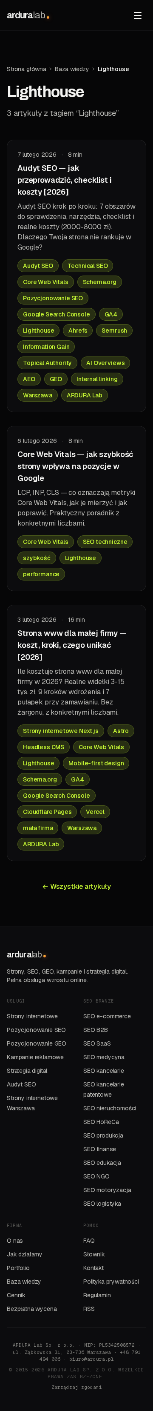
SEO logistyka (102, 1203)
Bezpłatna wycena (32, 1309)
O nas (15, 1240)
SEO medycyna (104, 1057)
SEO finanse (99, 1149)
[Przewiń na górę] (129, 1339)
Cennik (16, 1295)
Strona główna (26, 69)
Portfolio (18, 1268)
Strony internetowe (32, 1016)
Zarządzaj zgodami (76, 1387)
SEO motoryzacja (107, 1190)
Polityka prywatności (111, 1281)
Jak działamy (24, 1254)
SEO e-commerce (107, 1016)
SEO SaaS (97, 1043)
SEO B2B (95, 1030)
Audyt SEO (21, 1084)
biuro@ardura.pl (91, 1359)
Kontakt (93, 1268)
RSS (89, 1309)
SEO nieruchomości (109, 1108)
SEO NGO (96, 1176)
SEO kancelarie (103, 1071)
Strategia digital (27, 1071)
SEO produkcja (103, 1135)
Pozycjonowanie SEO (36, 1030)
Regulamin (97, 1295)
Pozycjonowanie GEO (36, 1043)
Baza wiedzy (72, 69)
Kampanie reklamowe (35, 1057)
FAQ (89, 1240)
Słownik (94, 1254)
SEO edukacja (102, 1163)
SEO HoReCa (101, 1122)
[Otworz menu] (137, 15)
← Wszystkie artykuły (76, 886)
